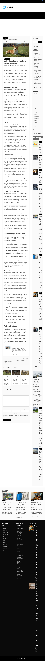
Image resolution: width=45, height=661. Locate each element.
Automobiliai (26, 13)
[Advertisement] (22, 26)
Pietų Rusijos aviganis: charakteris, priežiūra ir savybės (24, 379)
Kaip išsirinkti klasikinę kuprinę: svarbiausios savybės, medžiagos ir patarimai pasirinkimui (20, 574)
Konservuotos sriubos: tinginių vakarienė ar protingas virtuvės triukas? (37, 69)
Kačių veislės (36, 102)
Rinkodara (36, 112)
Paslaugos (13, 13)
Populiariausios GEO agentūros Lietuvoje (20, 567)
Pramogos (20, 13)
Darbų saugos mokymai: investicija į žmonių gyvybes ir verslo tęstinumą (40, 345)
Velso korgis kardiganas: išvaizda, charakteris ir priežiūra (9, 361)
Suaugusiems (36, 116)
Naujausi (36, 139)
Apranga (37, 13)
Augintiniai (36, 95)
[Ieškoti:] (37, 42)
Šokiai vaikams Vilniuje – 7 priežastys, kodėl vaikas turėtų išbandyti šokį (37, 55)
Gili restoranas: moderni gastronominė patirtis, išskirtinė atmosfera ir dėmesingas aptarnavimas (37, 617)
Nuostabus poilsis (40, 161)
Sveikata (7, 13)
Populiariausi (37, 137)
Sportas (35, 114)
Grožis (4, 536)
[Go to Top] (44, 660)
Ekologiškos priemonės (37, 129)
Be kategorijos (40, 255)
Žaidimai (35, 122)
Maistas (35, 104)
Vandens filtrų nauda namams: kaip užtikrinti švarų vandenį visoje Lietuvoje (38, 62)
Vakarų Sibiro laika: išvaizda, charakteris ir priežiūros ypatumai (16, 379)
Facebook (42, 0)
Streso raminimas (40, 176)
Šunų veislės (6, 58)
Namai (32, 13)
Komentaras (5, 394)
